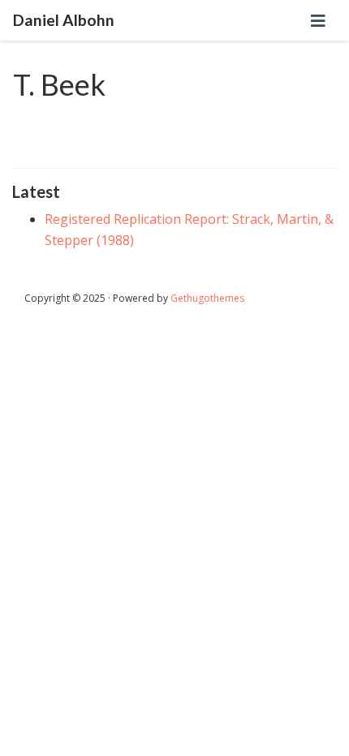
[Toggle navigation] (318, 20)
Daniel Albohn (63, 20)
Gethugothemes (207, 298)
